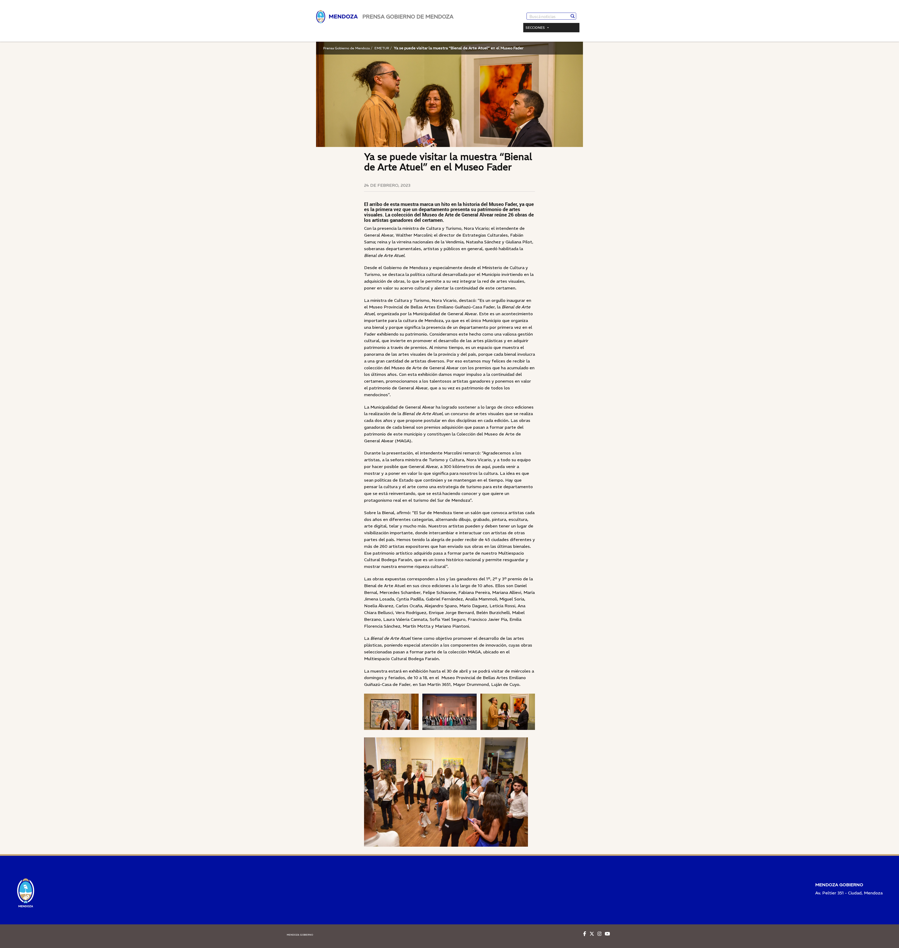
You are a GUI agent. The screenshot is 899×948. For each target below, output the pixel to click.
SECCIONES (535, 28)
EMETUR (381, 48)
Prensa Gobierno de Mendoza (346, 48)
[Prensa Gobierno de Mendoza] (337, 16)
